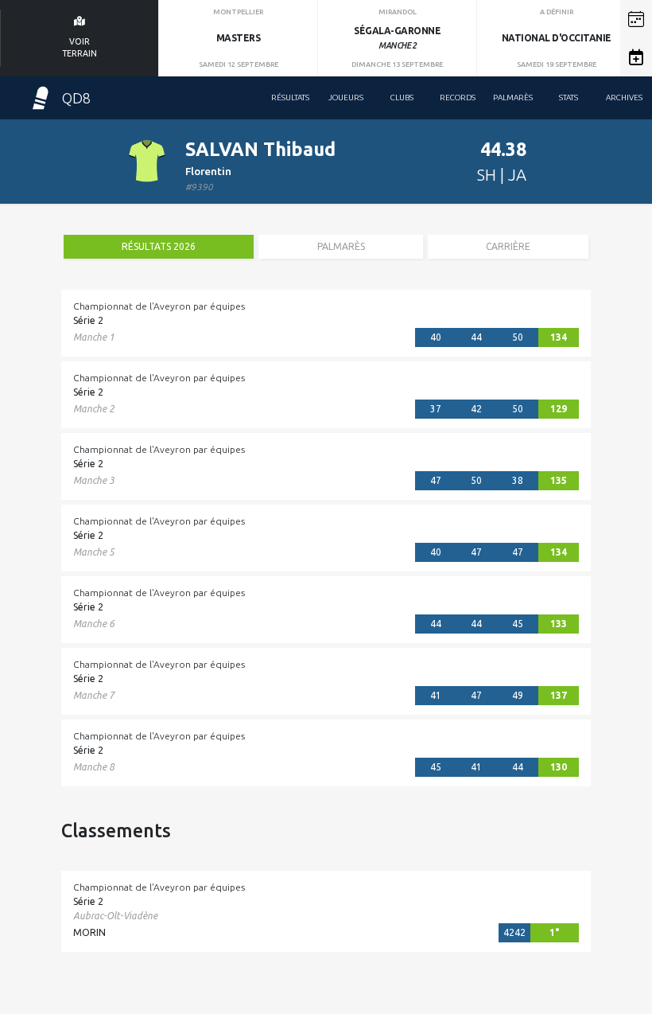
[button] (636, 19)
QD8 (76, 98)
